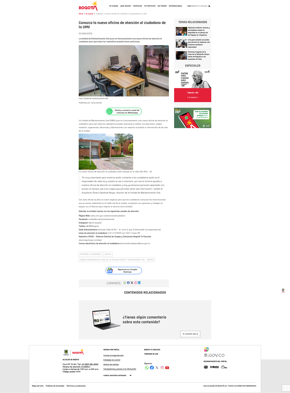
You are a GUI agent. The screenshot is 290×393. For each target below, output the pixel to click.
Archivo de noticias (111, 364)
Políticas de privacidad (55, 386)
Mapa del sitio (38, 386)
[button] (125, 283)
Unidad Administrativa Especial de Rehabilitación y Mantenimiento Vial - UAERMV (117, 259)
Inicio (81, 14)
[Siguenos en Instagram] (162, 368)
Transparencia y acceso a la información (119, 369)
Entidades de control (111, 360)
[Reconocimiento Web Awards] (224, 367)
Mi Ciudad (89, 14)
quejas (108, 254)
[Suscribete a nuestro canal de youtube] (167, 368)
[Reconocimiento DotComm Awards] (214, 367)
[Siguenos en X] (157, 368)
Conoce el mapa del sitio (113, 355)
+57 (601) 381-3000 (89, 364)
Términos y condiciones (76, 386)
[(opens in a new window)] (135, 283)
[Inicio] (88, 6)
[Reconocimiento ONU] (206, 367)
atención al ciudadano (90, 254)
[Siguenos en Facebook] (147, 368)
